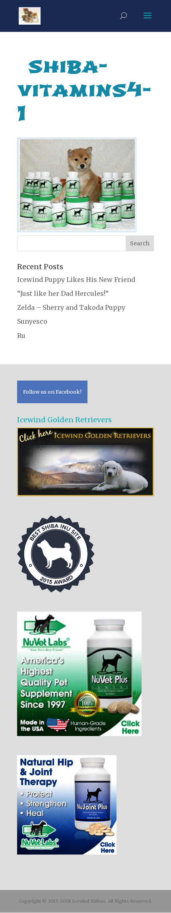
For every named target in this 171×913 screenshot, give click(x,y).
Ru (21, 336)
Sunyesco (32, 321)
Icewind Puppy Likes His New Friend (76, 280)
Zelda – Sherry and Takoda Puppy (71, 307)
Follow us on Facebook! (52, 392)
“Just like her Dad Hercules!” (63, 293)
